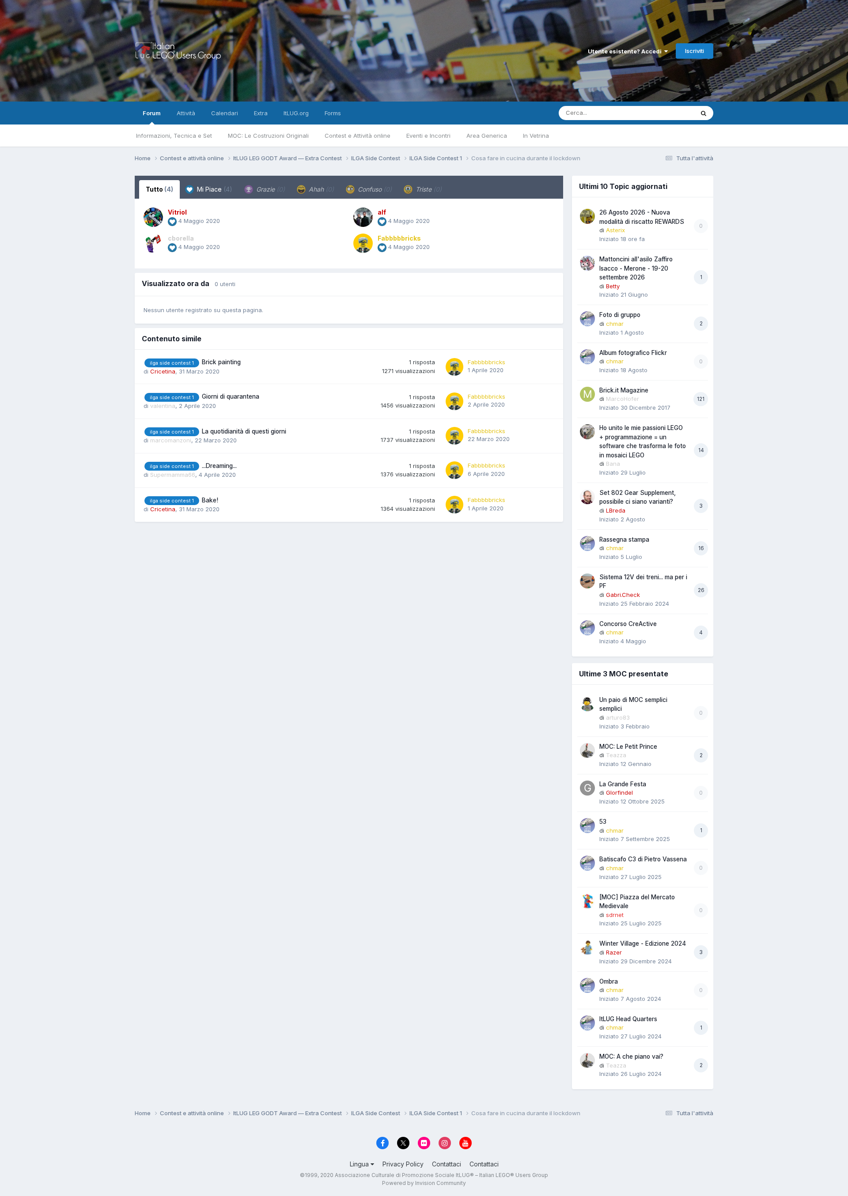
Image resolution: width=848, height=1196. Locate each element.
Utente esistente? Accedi (626, 51)
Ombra (608, 981)
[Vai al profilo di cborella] (153, 243)
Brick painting (221, 362)
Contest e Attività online (357, 135)
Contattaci (446, 1164)
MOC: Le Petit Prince (628, 746)
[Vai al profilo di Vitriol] (153, 217)
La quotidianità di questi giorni (244, 431)
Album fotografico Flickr (633, 352)
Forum (152, 113)
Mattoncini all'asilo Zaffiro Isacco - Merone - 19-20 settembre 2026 (636, 268)
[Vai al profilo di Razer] (587, 947)
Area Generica (486, 135)
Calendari (224, 113)
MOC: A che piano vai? (631, 1056)
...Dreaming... (219, 465)
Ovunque (670, 112)
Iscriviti (694, 50)
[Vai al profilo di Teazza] (587, 750)
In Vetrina (536, 135)
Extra (261, 113)
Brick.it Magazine (623, 390)
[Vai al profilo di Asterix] (587, 216)
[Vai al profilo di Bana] (587, 431)
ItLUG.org (296, 113)
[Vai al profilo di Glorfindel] (587, 788)
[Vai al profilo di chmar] (587, 318)
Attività (186, 113)
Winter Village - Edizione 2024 (642, 943)
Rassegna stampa (624, 539)
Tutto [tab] (159, 189)
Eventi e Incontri (428, 135)
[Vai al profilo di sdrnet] (587, 901)
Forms (333, 113)
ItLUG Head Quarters (628, 1018)
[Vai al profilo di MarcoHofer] (587, 394)
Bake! (210, 500)
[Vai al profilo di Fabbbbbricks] (363, 243)
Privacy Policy (403, 1164)
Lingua (360, 1164)
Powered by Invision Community (424, 1183)
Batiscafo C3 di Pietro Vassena (643, 859)
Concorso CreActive (628, 623)
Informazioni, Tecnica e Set (174, 135)
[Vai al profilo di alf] (363, 217)
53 (602, 821)
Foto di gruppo (619, 314)
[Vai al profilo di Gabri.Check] (587, 581)
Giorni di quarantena (230, 396)
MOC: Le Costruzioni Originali (268, 135)
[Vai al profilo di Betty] (587, 263)
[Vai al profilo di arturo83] (587, 703)
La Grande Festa (622, 784)
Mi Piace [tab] (213, 189)
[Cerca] (703, 113)
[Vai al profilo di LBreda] (587, 496)
